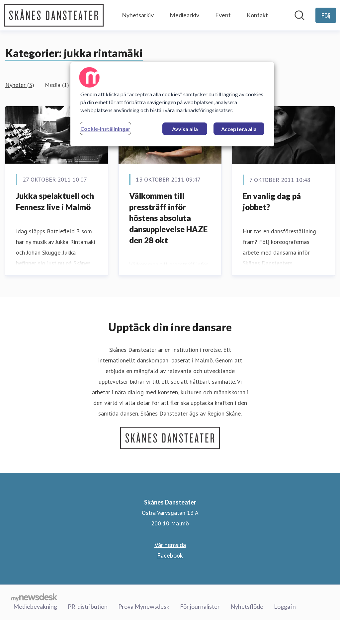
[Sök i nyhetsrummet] (299, 15)
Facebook (170, 555)
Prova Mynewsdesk (143, 606)
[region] (172, 104)
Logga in (285, 606)
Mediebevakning (35, 606)
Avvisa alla (185, 129)
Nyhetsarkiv (138, 15)
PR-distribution (88, 606)
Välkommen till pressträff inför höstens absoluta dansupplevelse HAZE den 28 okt (168, 218)
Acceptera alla (239, 129)
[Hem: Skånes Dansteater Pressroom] (54, 15)
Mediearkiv (184, 15)
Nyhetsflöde (246, 606)
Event (223, 15)
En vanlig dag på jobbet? (272, 201)
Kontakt (257, 15)
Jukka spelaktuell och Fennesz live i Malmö (55, 201)
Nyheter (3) (19, 85)
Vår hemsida (170, 544)
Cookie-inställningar (105, 128)
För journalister (200, 606)
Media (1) (57, 85)
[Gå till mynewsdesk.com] (34, 597)
